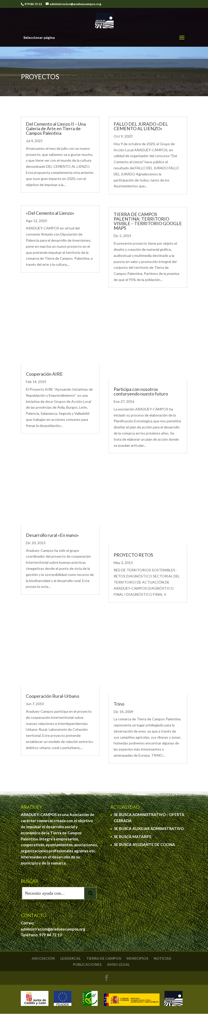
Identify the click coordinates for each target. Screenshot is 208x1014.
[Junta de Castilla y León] (34, 999)
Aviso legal (118, 964)
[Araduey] (173, 999)
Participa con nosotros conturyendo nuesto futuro (141, 391)
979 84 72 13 (50, 935)
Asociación (43, 958)
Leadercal (70, 958)
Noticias (162, 958)
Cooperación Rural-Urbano (52, 696)
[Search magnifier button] (90, 893)
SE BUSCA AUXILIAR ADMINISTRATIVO (149, 828)
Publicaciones (87, 964)
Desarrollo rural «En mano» (52, 535)
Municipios (137, 958)
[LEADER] (90, 999)
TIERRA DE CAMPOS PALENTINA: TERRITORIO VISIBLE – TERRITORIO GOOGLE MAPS (148, 221)
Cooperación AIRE (44, 374)
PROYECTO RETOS (133, 555)
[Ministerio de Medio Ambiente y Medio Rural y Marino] (132, 999)
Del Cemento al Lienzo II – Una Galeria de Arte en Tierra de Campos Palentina (56, 128)
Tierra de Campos (103, 958)
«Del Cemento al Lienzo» (50, 213)
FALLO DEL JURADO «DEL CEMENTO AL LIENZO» (141, 126)
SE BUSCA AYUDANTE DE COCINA (144, 844)
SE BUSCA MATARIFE (133, 836)
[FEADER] (62, 999)
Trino (119, 704)
